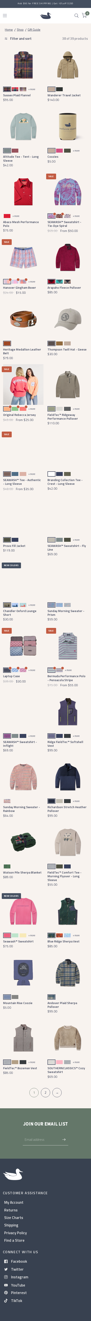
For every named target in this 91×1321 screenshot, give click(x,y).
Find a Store (14, 1240)
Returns (11, 1210)
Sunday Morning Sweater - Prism (65, 612)
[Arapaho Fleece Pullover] (67, 257)
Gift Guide (34, 29)
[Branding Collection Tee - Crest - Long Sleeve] (67, 449)
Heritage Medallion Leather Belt (22, 351)
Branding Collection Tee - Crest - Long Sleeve (65, 481)
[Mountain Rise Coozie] (23, 972)
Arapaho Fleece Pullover (64, 287)
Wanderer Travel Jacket (64, 95)
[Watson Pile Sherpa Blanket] (23, 842)
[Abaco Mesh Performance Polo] (23, 191)
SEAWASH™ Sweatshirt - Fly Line (66, 547)
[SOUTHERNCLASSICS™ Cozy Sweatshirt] (67, 1038)
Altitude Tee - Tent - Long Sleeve (21, 158)
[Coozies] (67, 126)
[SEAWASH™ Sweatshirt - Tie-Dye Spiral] (67, 191)
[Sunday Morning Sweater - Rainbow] (23, 777)
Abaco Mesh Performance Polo (21, 223)
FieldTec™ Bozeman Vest (20, 1068)
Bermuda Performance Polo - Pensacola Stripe (66, 678)
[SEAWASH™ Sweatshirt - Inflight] (23, 711)
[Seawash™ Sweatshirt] (23, 911)
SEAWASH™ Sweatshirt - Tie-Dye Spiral (64, 223)
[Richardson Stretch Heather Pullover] (67, 777)
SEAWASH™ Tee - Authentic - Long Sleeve (22, 481)
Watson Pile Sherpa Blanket (22, 872)
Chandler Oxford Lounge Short (19, 612)
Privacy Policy (15, 1233)
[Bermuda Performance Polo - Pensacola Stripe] (67, 646)
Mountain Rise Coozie (17, 1003)
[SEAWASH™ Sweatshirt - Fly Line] (67, 515)
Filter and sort (20, 38)
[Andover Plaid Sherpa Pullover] (67, 972)
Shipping (11, 1225)
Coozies (52, 156)
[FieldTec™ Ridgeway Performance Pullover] (67, 384)
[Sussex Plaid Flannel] (23, 65)
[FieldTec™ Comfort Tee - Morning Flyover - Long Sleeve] (67, 842)
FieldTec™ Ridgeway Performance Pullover (62, 416)
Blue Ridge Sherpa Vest (63, 941)
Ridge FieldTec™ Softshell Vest (65, 743)
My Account (13, 1202)
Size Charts (13, 1218)
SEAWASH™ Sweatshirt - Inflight (20, 743)
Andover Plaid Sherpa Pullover (62, 1004)
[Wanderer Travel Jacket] (67, 65)
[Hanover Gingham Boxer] (23, 257)
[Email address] (63, 1139)
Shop (20, 29)
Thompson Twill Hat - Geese (67, 349)
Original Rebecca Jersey (19, 415)
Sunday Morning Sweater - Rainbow (21, 809)
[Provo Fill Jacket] (23, 515)
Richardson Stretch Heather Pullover (67, 809)
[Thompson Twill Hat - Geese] (67, 319)
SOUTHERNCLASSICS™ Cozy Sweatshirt (66, 1070)
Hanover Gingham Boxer (19, 287)
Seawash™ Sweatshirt (18, 941)
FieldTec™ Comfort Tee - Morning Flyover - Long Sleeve (64, 876)
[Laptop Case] (23, 646)
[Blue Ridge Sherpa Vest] (67, 911)
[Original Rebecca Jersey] (23, 384)
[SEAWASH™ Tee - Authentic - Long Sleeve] (23, 449)
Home (9, 29)
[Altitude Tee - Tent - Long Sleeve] (23, 126)
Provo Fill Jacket (14, 546)
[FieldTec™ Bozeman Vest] (23, 1038)
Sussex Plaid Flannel (17, 95)
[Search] (76, 15)
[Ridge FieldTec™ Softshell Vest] (67, 711)
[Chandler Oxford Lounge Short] (23, 580)
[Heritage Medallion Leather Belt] (23, 319)
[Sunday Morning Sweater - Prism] (67, 580)
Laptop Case (11, 676)
